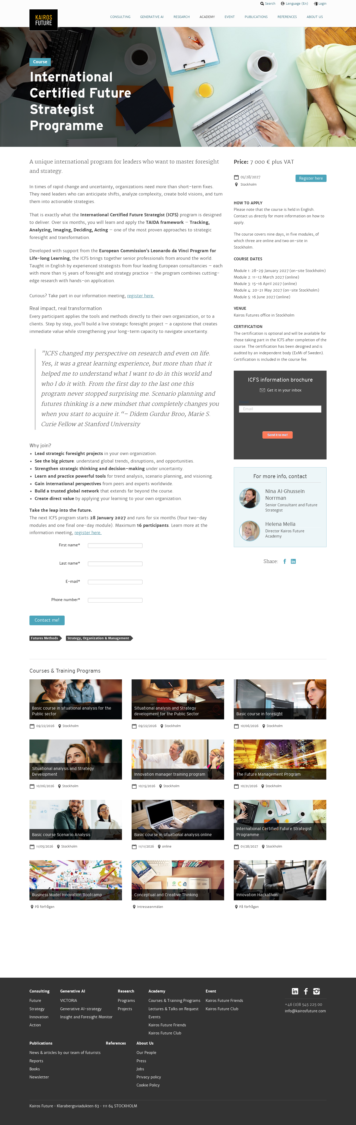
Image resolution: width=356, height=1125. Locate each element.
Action (35, 1025)
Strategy (37, 1009)
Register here (311, 178)
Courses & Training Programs (174, 1000)
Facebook (284, 561)
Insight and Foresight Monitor (86, 1017)
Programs (126, 1000)
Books (34, 1069)
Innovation (38, 1017)
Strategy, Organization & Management (98, 638)
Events (155, 1017)
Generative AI (72, 991)
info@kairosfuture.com (305, 1011)
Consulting (39, 991)
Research (126, 991)
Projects (125, 1009)
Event (211, 991)
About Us (145, 1043)
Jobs (140, 1069)
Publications (40, 1043)
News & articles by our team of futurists (65, 1052)
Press (141, 1061)
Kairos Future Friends (167, 1025)
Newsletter (39, 1077)
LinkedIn (293, 561)
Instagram (316, 991)
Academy (157, 991)
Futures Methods (44, 638)
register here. (140, 296)
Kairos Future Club (165, 1033)
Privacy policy (149, 1077)
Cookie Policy (148, 1085)
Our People (146, 1052)
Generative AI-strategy (81, 1009)
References (116, 1043)
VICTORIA (68, 1000)
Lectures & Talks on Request (174, 1009)
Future (35, 1000)
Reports (36, 1061)
